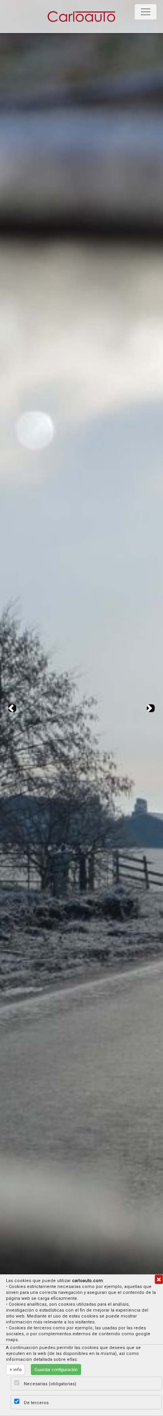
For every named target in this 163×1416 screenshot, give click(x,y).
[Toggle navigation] (146, 12)
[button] (12, 708)
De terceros (36, 1402)
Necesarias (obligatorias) (50, 1383)
